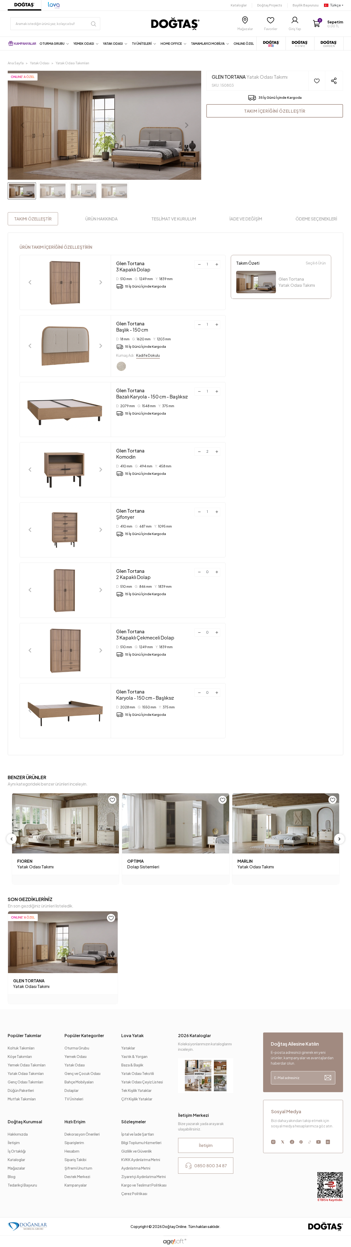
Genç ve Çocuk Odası (82, 1073)
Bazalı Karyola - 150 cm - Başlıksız (152, 393)
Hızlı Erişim (74, 1121)
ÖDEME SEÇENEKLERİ (316, 218)
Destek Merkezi (77, 1176)
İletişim (14, 1142)
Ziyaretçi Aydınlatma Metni (143, 1176)
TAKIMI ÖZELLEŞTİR (33, 218)
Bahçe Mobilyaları (79, 1082)
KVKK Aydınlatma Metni (140, 1159)
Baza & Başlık (132, 1065)
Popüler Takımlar (24, 1035)
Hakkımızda (18, 1134)
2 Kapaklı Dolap (133, 574)
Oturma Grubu (76, 1048)
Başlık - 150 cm (132, 326)
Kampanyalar (75, 1185)
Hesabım (71, 1151)
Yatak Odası (74, 1065)
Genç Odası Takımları (25, 1082)
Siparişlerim (74, 1142)
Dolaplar (71, 1090)
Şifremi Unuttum (78, 1168)
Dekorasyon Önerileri (82, 1134)
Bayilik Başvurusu (306, 5)
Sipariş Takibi (75, 1159)
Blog (11, 1176)
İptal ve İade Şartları (137, 1134)
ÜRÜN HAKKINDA (101, 218)
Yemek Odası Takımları (26, 1065)
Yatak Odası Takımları (26, 1073)
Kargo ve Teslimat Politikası (144, 1185)
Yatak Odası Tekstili (137, 1073)
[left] (11, 838)
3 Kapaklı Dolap (133, 266)
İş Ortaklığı (17, 1151)
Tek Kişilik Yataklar (136, 1090)
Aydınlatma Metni (136, 1168)
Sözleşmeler (133, 1121)
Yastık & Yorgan (134, 1056)
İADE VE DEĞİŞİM (245, 218)
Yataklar (128, 1048)
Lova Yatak (132, 1035)
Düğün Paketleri (21, 1090)
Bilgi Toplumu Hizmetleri (141, 1142)
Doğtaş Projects (269, 5)
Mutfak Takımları (22, 1099)
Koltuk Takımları (21, 1048)
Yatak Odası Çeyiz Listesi (142, 1082)
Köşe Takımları (20, 1056)
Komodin (130, 454)
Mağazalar (16, 1168)
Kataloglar (239, 5)
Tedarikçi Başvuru (22, 1185)
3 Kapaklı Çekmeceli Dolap (145, 634)
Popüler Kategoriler (84, 1035)
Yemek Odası (75, 1056)
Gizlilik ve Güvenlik (136, 1151)
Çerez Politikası (134, 1193)
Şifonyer (130, 514)
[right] (339, 838)
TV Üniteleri (73, 1099)
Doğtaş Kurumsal (25, 1121)
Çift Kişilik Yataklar (136, 1099)
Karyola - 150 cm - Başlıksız (145, 695)
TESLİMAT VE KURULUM (173, 218)
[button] (327, 24)
